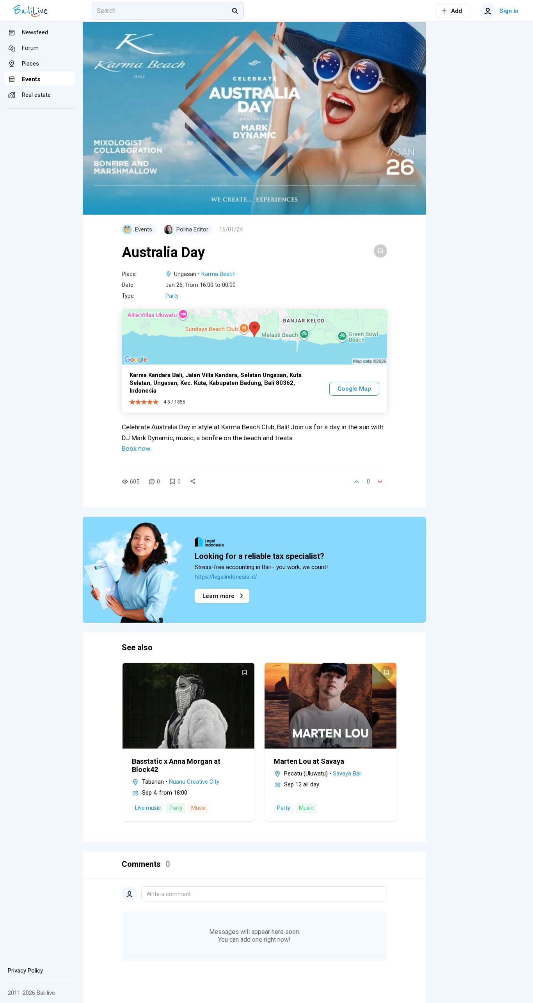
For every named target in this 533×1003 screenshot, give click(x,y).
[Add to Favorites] (380, 251)
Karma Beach (218, 273)
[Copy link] (192, 481)
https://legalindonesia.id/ (226, 576)
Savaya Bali (347, 773)
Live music (148, 808)
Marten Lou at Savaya (309, 761)
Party (172, 296)
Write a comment (168, 894)
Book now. (137, 448)
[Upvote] (357, 482)
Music (198, 808)
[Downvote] (380, 482)
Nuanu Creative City (194, 781)
